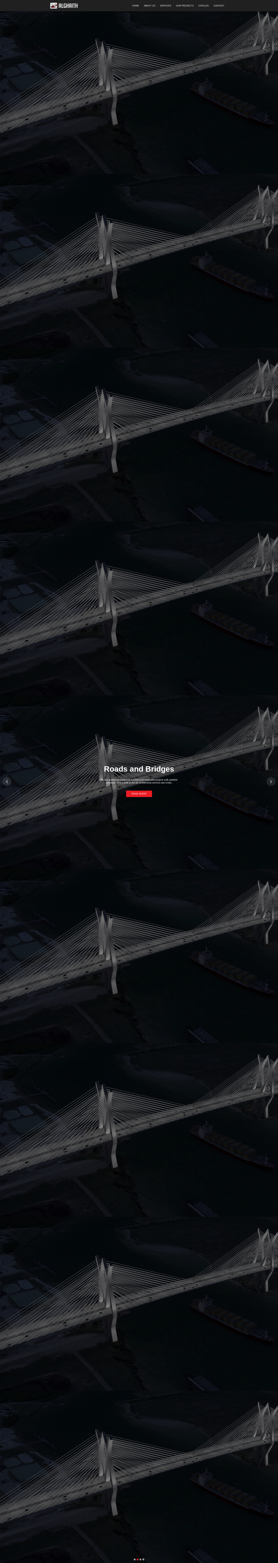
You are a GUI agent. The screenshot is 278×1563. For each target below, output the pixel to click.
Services (165, 5)
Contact (219, 5)
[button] (7, 781)
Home (135, 5)
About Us (149, 5)
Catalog (203, 5)
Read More (139, 794)
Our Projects (185, 5)
